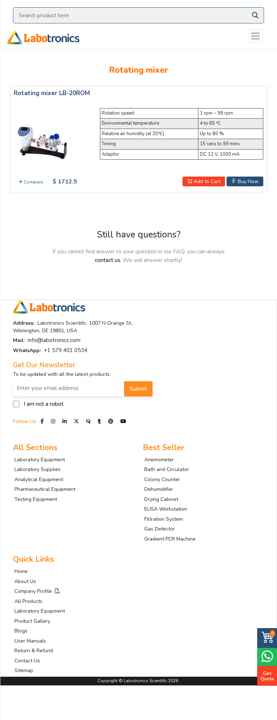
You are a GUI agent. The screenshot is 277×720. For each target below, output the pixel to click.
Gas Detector (159, 528)
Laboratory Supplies (37, 469)
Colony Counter (162, 479)
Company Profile (34, 591)
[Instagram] (53, 421)
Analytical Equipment (38, 479)
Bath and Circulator (166, 469)
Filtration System (163, 519)
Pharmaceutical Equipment (44, 489)
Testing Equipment (35, 499)
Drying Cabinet (161, 499)
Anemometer (159, 459)
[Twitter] (76, 421)
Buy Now (247, 181)
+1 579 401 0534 (65, 350)
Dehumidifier (158, 489)
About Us (25, 581)
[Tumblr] (100, 421)
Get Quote (267, 676)
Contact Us (27, 660)
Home (21, 571)
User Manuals (30, 640)
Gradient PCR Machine (169, 538)
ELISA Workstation (165, 509)
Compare (33, 182)
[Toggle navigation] (255, 36)
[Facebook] (43, 421)
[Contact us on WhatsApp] (267, 656)
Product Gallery (32, 621)
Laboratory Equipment (39, 459)
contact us (107, 260)
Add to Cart (206, 181)
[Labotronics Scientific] (39, 36)
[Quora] (89, 421)
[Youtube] (123, 421)
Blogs (20, 630)
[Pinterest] (111, 421)
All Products (28, 601)
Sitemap (23, 670)
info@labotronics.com (54, 340)
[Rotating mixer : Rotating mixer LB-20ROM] (42, 141)
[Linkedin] (65, 421)
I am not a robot (43, 404)
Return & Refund (33, 650)
